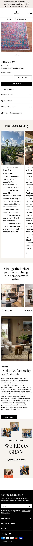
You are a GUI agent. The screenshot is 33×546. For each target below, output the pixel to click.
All (15, 19)
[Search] (27, 13)
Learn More (24, 6)
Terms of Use (26, 511)
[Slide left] (14, 55)
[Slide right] (19, 55)
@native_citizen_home (16, 460)
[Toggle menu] (2, 13)
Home (9, 19)
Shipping (4, 68)
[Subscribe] (29, 506)
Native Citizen (11, 542)
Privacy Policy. (5, 513)
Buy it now (17, 84)
